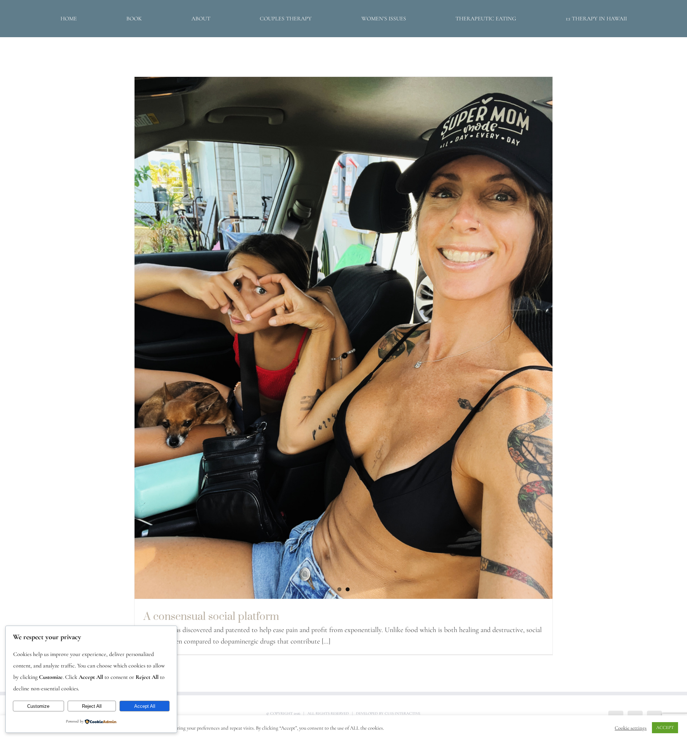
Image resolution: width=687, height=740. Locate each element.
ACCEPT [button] (665, 727)
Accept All (144, 706)
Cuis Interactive (402, 713)
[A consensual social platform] (343, 338)
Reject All (92, 706)
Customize (38, 706)
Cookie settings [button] (631, 728)
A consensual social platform (211, 616)
